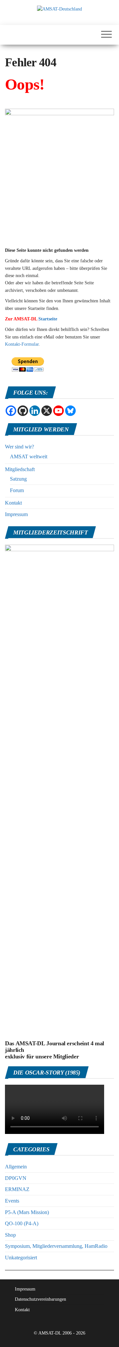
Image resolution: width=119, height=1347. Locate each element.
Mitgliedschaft (20, 469)
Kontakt (13, 503)
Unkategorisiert (21, 1257)
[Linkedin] (34, 410)
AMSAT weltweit (28, 456)
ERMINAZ (17, 1189)
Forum (17, 490)
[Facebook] (11, 410)
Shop (10, 1235)
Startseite (47, 318)
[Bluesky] (70, 410)
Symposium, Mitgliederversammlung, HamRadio (56, 1246)
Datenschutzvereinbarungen (40, 1299)
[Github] (23, 410)
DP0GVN (15, 1178)
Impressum (16, 514)
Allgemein (16, 1166)
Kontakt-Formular (22, 344)
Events (12, 1201)
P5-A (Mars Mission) (27, 1212)
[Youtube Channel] (58, 410)
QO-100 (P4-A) (21, 1223)
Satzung (18, 479)
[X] (46, 410)
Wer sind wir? (19, 446)
